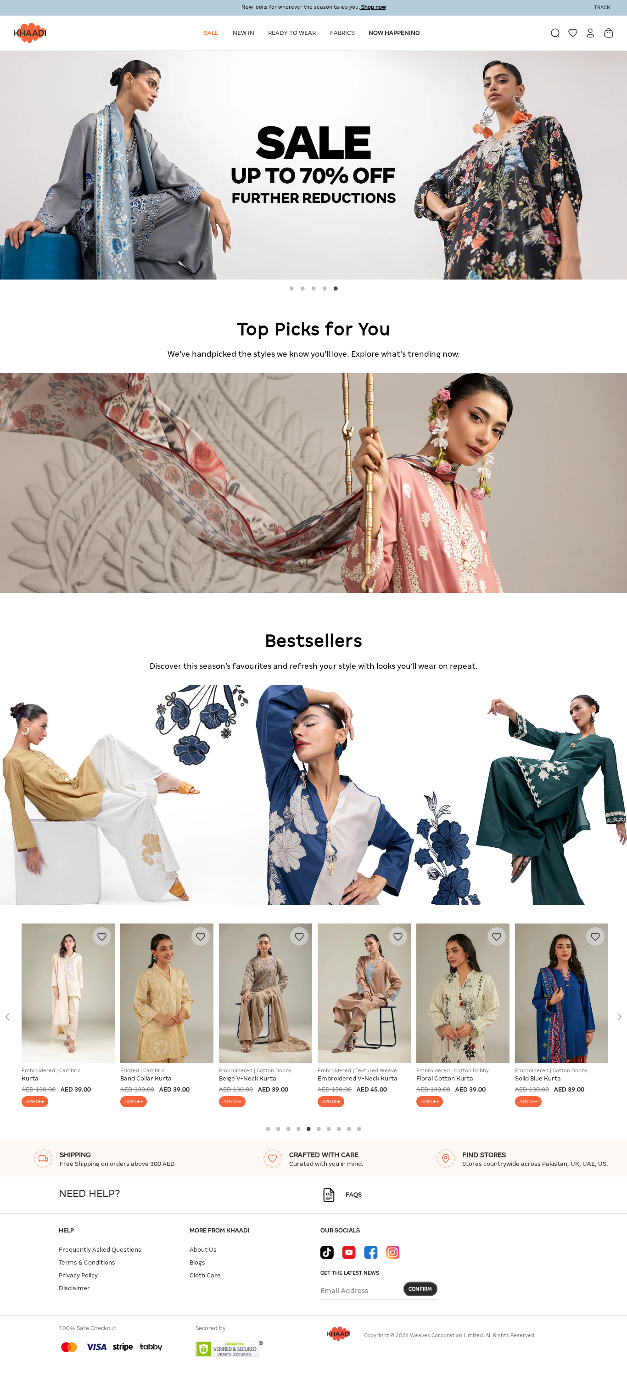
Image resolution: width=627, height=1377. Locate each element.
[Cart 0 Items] (608, 32)
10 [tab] (359, 1128)
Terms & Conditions (87, 1262)
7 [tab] (328, 1128)
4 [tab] (324, 288)
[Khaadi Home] (27, 33)
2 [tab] (302, 288)
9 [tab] (348, 1128)
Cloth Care (205, 1275)
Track (602, 7)
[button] (212, 33)
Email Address (344, 1290)
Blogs (197, 1262)
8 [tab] (338, 1128)
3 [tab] (313, 288)
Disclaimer (74, 1288)
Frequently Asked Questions (100, 1249)
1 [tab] (291, 288)
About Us (203, 1249)
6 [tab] (318, 1128)
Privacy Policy (78, 1275)
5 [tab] (335, 288)
